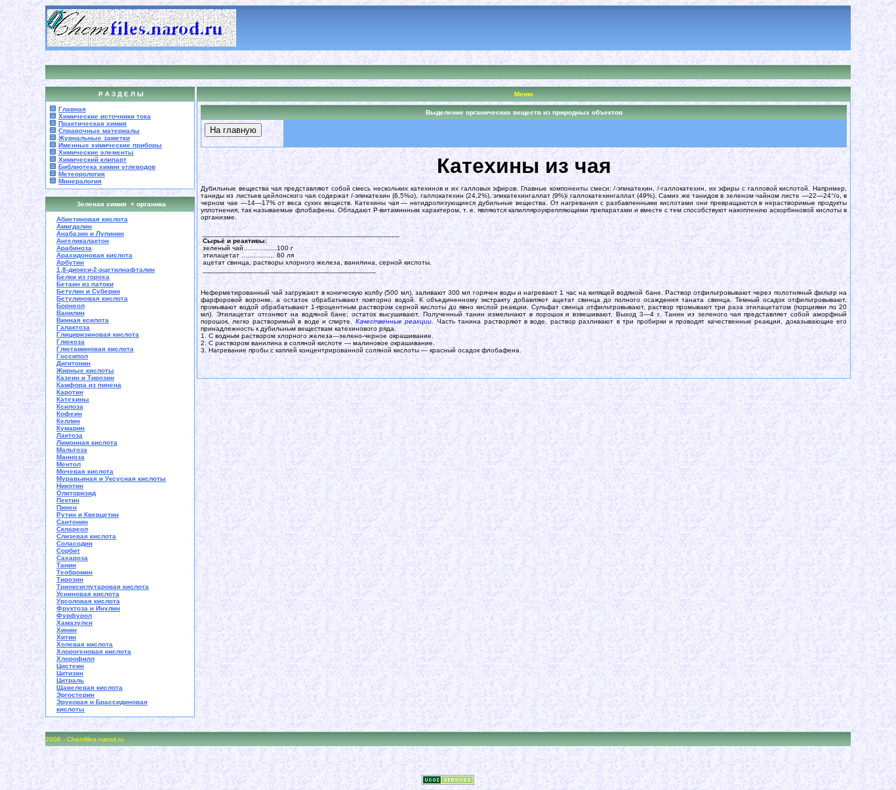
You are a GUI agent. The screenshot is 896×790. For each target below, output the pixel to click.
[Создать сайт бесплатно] (448, 781)
